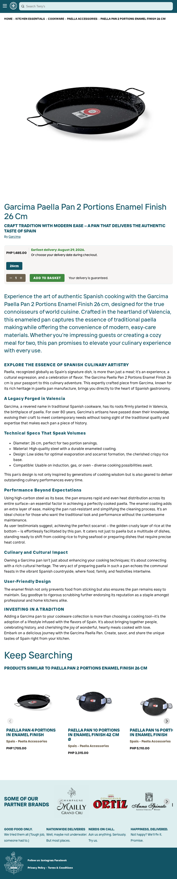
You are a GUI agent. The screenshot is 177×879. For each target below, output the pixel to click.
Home (8, 19)
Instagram (47, 860)
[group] (71, 801)
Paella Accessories (82, 19)
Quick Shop (33, 763)
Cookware (56, 19)
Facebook (60, 860)
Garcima (15, 237)
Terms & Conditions (60, 867)
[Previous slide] (10, 721)
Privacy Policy (36, 867)
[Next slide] (167, 721)
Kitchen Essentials (30, 19)
